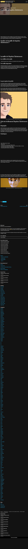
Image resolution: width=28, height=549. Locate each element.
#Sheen (2, 462)
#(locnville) (2, 329)
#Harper (2, 396)
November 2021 (3, 299)
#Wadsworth (2, 483)
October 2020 (2, 302)
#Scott (1, 461)
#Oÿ (1, 440)
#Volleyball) (2, 480)
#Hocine (2, 401)
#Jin (1, 408)
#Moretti (2, 431)
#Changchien (2, 369)
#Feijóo (2, 383)
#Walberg (2, 484)
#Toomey (2, 476)
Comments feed (3, 506)
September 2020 (3, 303)
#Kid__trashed (3, 417)
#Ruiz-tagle (2, 453)
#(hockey (2, 325)
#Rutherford (2, 457)
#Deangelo (2, 377)
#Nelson (2, 436)
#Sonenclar (2, 467)
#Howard (2, 404)
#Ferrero (2, 386)
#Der (1, 379)
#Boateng (2, 357)
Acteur (1, 494)
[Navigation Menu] (26, 1)
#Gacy (1, 391)
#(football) (2, 320)
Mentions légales (3, 259)
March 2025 (2, 286)
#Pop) (1, 444)
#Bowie (2, 360)
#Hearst (2, 397)
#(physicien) (2, 334)
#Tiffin (1, 475)
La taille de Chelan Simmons (4, 246)
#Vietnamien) (2, 479)
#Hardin (2, 395)
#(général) (2, 322)
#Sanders (2, 459)
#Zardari (2, 493)
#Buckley (2, 365)
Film (1, 498)
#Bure (1, 366)
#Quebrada (2, 445)
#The (1, 472)
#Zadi (1, 490)
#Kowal (2, 419)
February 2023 (2, 297)
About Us (2, 255)
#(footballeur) (2, 321)
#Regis (1, 448)
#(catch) (2, 316)
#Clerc (1, 370)
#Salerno (2, 458)
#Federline (2, 382)
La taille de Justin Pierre (4, 250)
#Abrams (2, 347)
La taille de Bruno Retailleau (4, 244)
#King (1, 418)
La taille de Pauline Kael (4, 249)
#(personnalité (3, 333)
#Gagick (2, 392)
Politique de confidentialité (4, 269)
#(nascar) (2, 331)
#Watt (1, 485)
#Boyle (1, 361)
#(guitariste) (2, 324)
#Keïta (1, 414)
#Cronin (2, 374)
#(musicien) (2, 330)
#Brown (2, 364)
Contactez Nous (3, 258)
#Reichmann (2, 449)
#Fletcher (2, 387)
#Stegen (2, 470)
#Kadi (1, 413)
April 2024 (2, 289)
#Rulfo (1, 454)
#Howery (2, 405)
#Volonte (2, 481)
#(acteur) (2, 308)
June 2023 (2, 294)
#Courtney (2, 373)
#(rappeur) (2, 335)
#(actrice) (2, 311)
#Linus (1, 423)
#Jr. (1, 410)
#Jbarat (2, 406)
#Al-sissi (2, 351)
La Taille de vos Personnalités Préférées (14, 511)
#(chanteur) (2, 317)
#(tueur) (2, 339)
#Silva (1, 463)
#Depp (1, 378)
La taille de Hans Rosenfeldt (4, 245)
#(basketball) (2, 313)
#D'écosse (2, 375)
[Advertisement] (14, 20)
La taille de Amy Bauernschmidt (5, 241)
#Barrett (2, 355)
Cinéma (2, 497)
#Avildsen (2, 352)
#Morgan (2, 432)
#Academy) (2, 348)
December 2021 (3, 298)
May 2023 (2, 295)
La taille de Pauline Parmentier (5, 275)
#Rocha (2, 450)
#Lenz (1, 422)
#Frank (2, 388)
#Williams (2, 488)
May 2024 (2, 288)
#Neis (1, 435)
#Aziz (1, 353)
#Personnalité (4, 201)
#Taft (1, 471)
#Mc (1, 427)
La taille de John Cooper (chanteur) (5, 253)
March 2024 (2, 290)
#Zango (2, 492)
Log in (1, 503)
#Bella (1, 356)
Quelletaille (15, 537)
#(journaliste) (2, 326)
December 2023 (3, 293)
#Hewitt (2, 400)
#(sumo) (2, 338)
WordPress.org (3, 507)
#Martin (2, 426)
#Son (1, 466)
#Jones (2, 409)
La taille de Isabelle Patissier (4, 526)
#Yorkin (2, 489)
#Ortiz (1, 439)
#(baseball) (2, 312)
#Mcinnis (2, 428)
